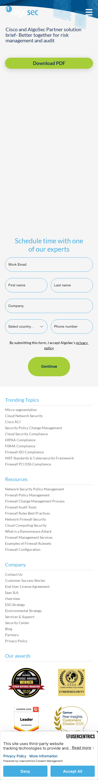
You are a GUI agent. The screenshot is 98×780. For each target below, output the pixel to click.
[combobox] (26, 326)
